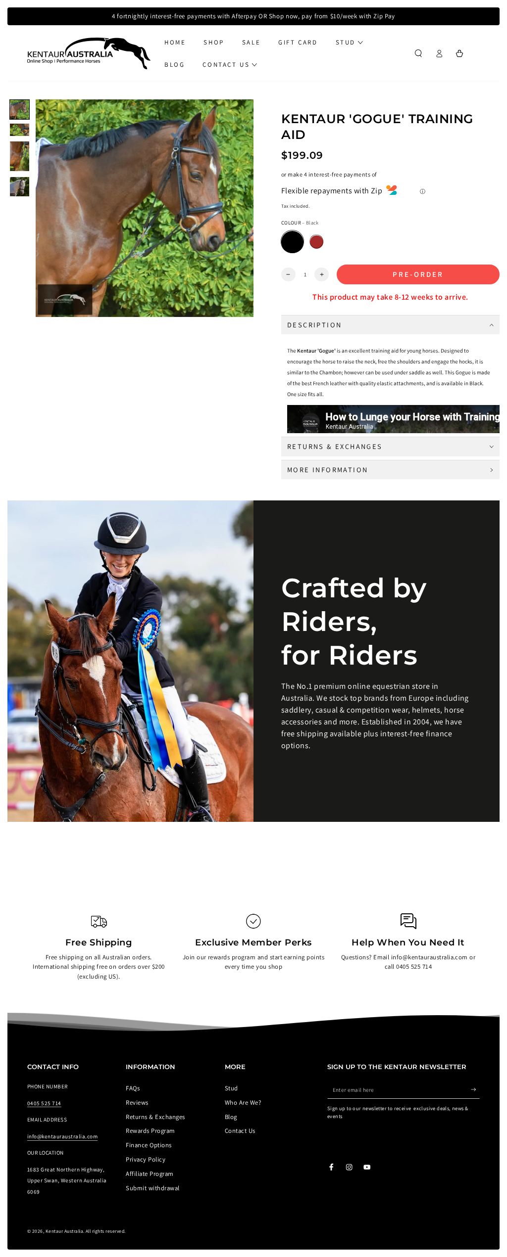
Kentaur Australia (64, 1231)
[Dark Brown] (316, 242)
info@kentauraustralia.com (62, 1136)
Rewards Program (150, 1130)
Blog (231, 1117)
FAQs (133, 1088)
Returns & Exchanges (155, 1117)
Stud (231, 1088)
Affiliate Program (149, 1173)
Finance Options (148, 1145)
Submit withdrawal (152, 1188)
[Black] (292, 242)
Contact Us (240, 1130)
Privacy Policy (145, 1159)
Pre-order (418, 274)
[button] (418, 53)
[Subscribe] (475, 1089)
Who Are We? (243, 1102)
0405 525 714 (44, 1103)
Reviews (137, 1102)
